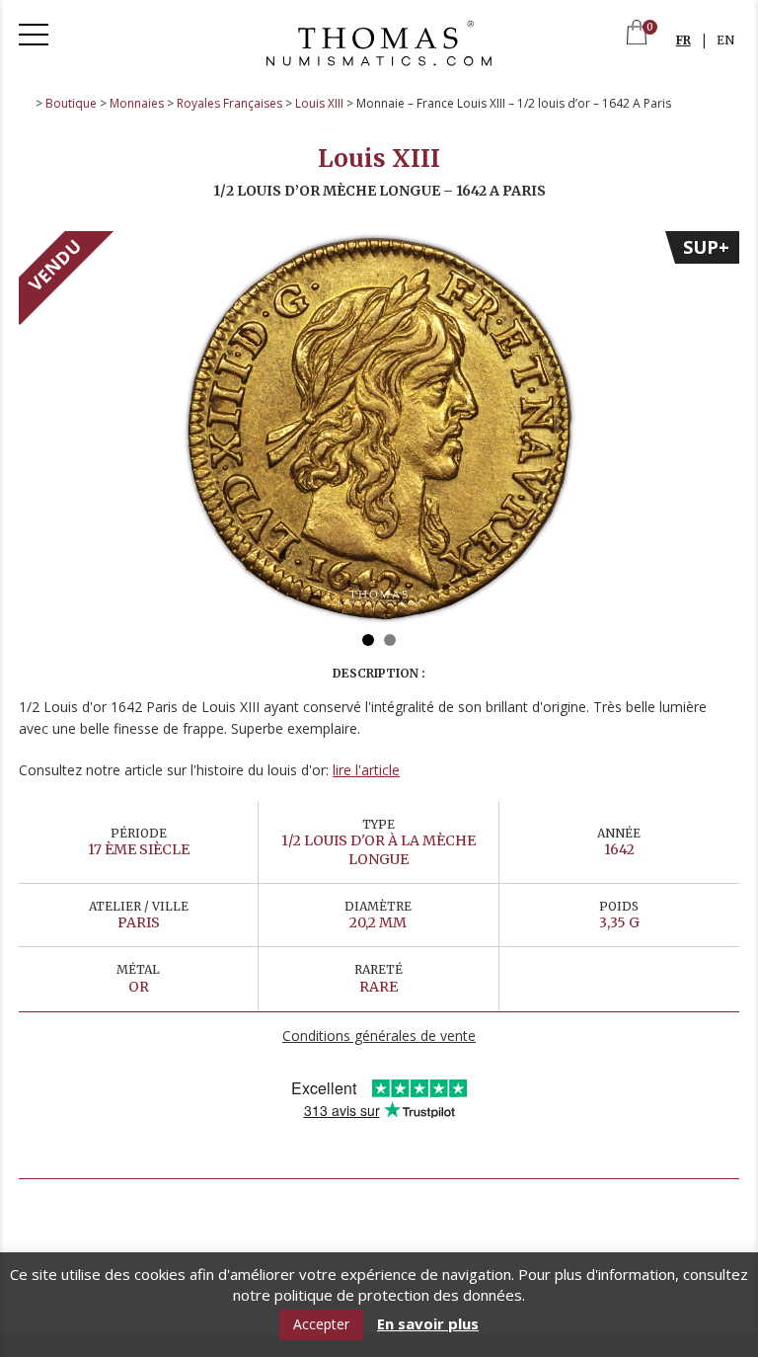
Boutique (71, 103)
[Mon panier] (636, 34)
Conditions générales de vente (379, 1035)
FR (683, 40)
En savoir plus (428, 1324)
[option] (379, 428)
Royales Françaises (229, 103)
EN (725, 40)
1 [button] (368, 640)
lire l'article (366, 769)
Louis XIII (319, 103)
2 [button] (390, 640)
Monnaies (137, 103)
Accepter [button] (321, 1324)
